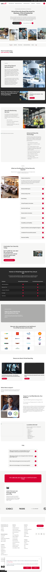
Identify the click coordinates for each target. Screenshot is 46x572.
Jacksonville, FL (3, 547)
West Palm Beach (31, 436)
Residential (26, 532)
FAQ (24, 545)
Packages (2, 530)
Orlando (29, 432)
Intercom (13, 543)
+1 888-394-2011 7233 (17, 477)
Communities (26, 533)
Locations (2, 544)
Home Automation (15, 529)
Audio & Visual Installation (16, 530)
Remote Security (15, 540)
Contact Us (26, 548)
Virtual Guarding (14, 539)
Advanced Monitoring (15, 542)
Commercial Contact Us (9, 260)
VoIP (13, 533)
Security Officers (15, 546)
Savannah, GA (3, 550)
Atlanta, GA (3, 546)
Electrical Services (15, 532)
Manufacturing (26, 536)
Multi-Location (3, 541)
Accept (27, 567)
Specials (2, 529)
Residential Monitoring (4, 526)
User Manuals (26, 544)
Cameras (13, 526)
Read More (4, 378)
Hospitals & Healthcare (27, 529)
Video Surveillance (15, 536)
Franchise (25, 526)
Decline (35, 567)
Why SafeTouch (26, 541)
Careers (25, 542)
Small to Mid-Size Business (5, 538)
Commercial (3, 535)
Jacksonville (30, 431)
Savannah (29, 435)
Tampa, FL (2, 553)
